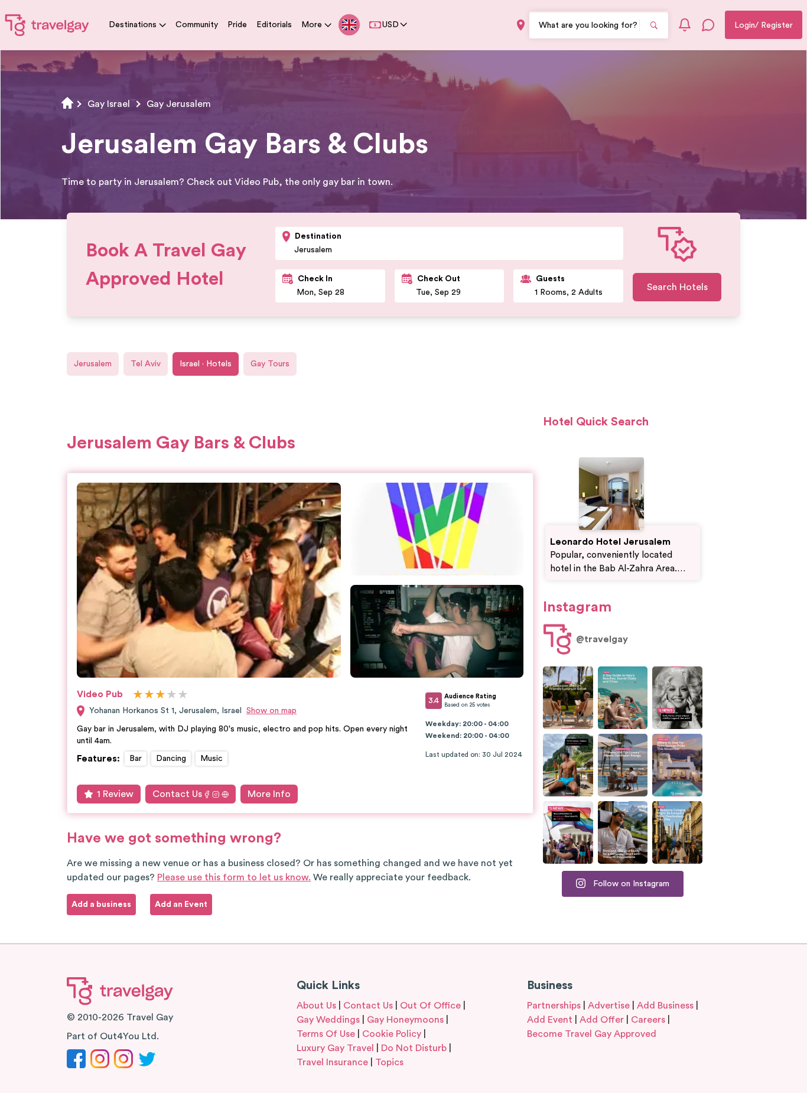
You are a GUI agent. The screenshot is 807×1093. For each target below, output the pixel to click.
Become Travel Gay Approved (591, 1034)
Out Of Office (430, 1005)
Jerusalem (93, 364)
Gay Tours (269, 364)
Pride (237, 25)
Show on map (271, 711)
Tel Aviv (146, 364)
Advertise (609, 1005)
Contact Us (177, 794)
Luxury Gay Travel (335, 1048)
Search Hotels (677, 287)
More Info (269, 794)
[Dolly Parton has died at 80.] (677, 697)
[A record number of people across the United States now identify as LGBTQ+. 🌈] (568, 832)
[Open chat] (708, 25)
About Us (316, 1005)
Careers (648, 1019)
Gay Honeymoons (405, 1019)
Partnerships (554, 1005)
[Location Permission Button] (521, 25)
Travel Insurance (332, 1062)
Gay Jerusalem (179, 104)
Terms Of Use (326, 1034)
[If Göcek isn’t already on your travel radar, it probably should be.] (568, 697)
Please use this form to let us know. (234, 877)
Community (196, 25)
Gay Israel (108, 104)
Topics (389, 1062)
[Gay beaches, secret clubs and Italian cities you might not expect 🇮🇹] (623, 697)
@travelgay (602, 639)
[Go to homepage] (47, 24)
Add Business (665, 1005)
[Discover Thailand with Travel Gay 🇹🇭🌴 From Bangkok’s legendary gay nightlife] (568, 765)
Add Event (549, 1019)
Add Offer (602, 1019)
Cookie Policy (391, 1034)
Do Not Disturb (414, 1048)
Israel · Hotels (206, 364)
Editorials (274, 25)
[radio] (138, 695)
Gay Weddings (328, 1019)
